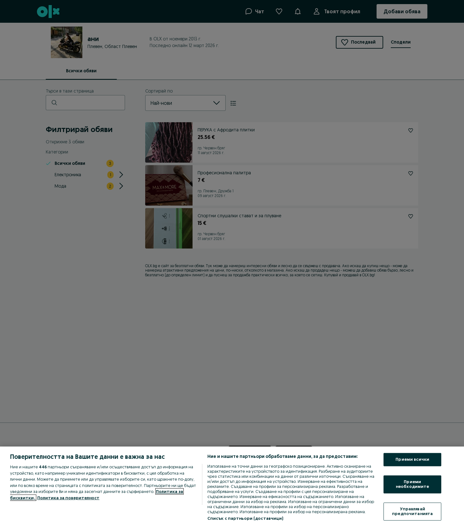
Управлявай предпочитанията (412, 511)
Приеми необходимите (412, 484)
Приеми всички (412, 459)
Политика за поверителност (68, 497)
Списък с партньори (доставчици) (245, 518)
